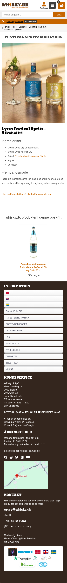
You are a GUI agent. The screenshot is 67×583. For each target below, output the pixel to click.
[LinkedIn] (23, 458)
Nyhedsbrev (13, 349)
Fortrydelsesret (16, 324)
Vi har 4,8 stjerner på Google (19, 425)
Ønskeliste (12, 343)
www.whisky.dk (11, 392)
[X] (17, 458)
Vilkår (9, 369)
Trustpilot (12, 362)
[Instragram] (12, 458)
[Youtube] (28, 458)
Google (36, 450)
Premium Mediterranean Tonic (30, 156)
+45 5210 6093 (15, 520)
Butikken (11, 356)
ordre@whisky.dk (13, 396)
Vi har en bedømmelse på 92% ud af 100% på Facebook (19, 420)
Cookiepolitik (14, 330)
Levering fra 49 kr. (15, 21)
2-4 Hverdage (30, 21)
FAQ (8, 336)
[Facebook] (6, 458)
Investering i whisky (18, 317)
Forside (7, 26)
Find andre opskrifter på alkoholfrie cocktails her (26, 194)
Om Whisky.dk (14, 311)
